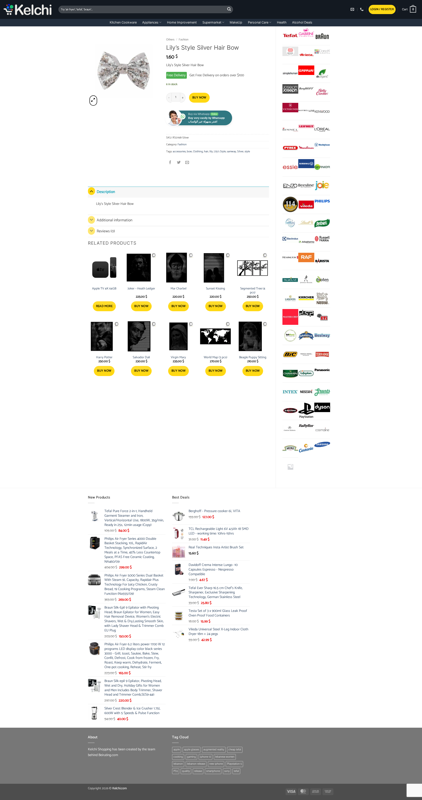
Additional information (114, 220)
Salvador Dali (141, 357)
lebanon (178, 764)
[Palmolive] (290, 279)
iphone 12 (205, 757)
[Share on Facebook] (170, 163)
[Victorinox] (290, 108)
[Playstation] (306, 410)
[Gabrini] (306, 33)
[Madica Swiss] (306, 354)
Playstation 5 (234, 764)
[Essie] (290, 167)
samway (231, 151)
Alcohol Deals (302, 22)
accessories (179, 151)
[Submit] (229, 9)
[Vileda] (306, 204)
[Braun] (322, 36)
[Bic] (290, 354)
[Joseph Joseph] (290, 89)
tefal (236, 771)
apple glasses (191, 749)
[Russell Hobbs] (322, 239)
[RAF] (306, 257)
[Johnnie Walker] (306, 279)
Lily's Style (220, 151)
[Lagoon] (290, 298)
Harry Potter (104, 357)
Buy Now (199, 97)
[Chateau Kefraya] (290, 429)
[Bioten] (322, 279)
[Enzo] (290, 185)
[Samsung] (322, 445)
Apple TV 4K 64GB (104, 289)
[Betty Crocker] (322, 92)
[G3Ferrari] (306, 70)
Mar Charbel (178, 289)
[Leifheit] (306, 126)
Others (170, 39)
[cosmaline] (322, 429)
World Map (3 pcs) (215, 357)
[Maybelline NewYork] (306, 111)
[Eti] (322, 317)
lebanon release (196, 764)
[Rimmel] (290, 129)
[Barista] (322, 260)
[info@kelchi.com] (353, 9)
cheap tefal (234, 749)
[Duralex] (290, 223)
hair (206, 151)
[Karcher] (306, 298)
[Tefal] (290, 35)
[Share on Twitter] (179, 163)
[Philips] (322, 201)
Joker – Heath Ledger (141, 289)
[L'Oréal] (322, 129)
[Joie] (322, 185)
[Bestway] (322, 335)
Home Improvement (182, 22)
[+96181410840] (362, 9)
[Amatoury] (290, 204)
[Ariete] (306, 54)
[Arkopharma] (306, 242)
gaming (191, 757)
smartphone (213, 771)
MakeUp (236, 22)
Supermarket (211, 22)
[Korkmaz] (306, 164)
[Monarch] (306, 335)
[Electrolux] (290, 239)
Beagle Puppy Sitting (252, 357)
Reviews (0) (106, 231)
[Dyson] (322, 407)
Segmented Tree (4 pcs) (252, 291)
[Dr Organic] (322, 73)
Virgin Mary (178, 357)
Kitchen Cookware (123, 22)
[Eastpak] (290, 410)
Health (282, 22)
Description (106, 192)
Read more (104, 306)
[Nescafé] (306, 392)
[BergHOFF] (306, 89)
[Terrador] (322, 354)
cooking (178, 757)
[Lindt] (306, 223)
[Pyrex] (290, 148)
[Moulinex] (306, 148)
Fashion (183, 39)
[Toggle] (91, 191)
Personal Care (258, 22)
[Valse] (290, 51)
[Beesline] (306, 185)
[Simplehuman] (290, 73)
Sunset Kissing (215, 289)
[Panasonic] (322, 370)
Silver (240, 151)
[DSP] (306, 314)
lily (211, 151)
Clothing (198, 151)
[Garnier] (322, 167)
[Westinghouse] (322, 145)
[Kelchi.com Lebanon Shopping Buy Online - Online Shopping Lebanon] (27, 9)
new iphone (216, 764)
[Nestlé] (322, 298)
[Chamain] (290, 373)
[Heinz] (290, 448)
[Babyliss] (306, 426)
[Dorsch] (322, 51)
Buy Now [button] (141, 306)
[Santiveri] (322, 223)
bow (189, 151)
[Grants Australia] (322, 392)
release (198, 771)
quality (186, 771)
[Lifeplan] (306, 373)
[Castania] (306, 448)
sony (227, 771)
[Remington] (290, 257)
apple (176, 749)
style (247, 151)
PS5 (175, 771)
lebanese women (225, 757)
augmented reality (213, 749)
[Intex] (290, 392)
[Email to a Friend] (187, 163)
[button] (382, 9)
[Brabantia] (290, 467)
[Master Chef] (290, 317)
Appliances (150, 22)
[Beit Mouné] (290, 335)
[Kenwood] (322, 111)
